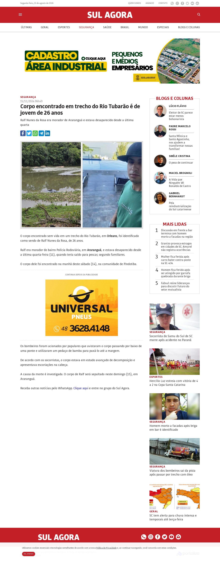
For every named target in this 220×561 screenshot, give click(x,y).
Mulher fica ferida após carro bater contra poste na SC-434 (176, 260)
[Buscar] (198, 14)
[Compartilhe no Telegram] (41, 133)
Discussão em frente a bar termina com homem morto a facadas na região (177, 233)
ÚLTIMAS (26, 27)
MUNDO (143, 27)
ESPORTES (64, 27)
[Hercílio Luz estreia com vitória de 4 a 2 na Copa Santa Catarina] (174, 361)
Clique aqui (81, 388)
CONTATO (162, 3)
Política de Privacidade (106, 548)
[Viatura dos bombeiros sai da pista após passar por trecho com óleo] (174, 451)
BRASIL (125, 27)
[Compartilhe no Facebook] (23, 133)
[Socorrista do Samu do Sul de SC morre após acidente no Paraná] (174, 317)
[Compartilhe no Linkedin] (47, 133)
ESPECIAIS (163, 27)
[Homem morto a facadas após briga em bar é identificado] (174, 406)
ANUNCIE (149, 3)
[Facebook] (182, 4)
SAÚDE (107, 27)
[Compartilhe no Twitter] (29, 133)
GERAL (45, 27)
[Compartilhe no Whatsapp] (35, 133)
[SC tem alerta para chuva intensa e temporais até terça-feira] (174, 496)
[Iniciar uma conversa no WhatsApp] (172, 4)
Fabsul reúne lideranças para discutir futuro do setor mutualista (175, 286)
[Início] (110, 17)
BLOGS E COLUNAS (189, 27)
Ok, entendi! (28, 554)
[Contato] (197, 4)
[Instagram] (177, 4)
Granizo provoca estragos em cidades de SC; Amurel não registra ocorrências (176, 246)
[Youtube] (192, 4)
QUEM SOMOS (134, 3)
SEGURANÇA (86, 27)
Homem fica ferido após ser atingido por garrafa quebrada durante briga (175, 273)
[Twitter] (187, 4)
